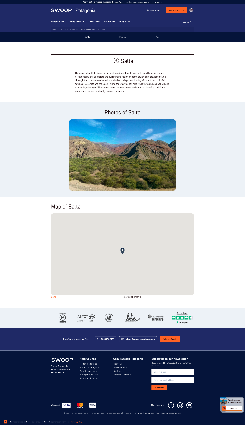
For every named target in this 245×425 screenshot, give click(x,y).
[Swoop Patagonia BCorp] (62, 318)
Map (158, 37)
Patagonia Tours (58, 22)
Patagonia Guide (77, 22)
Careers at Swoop (122, 374)
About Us (118, 363)
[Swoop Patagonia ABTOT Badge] (85, 318)
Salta (104, 29)
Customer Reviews (89, 378)
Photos (122, 37)
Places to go (73, 29)
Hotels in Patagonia (89, 367)
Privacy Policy (128, 413)
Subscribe (159, 388)
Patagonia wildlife (89, 374)
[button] (122, 251)
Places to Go (109, 22)
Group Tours (124, 22)
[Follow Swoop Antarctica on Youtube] (189, 405)
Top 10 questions (88, 371)
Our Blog (118, 371)
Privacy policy (76, 422)
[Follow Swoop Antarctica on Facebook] (171, 405)
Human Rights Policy (152, 413)
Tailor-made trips (88, 363)
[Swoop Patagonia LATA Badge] (132, 318)
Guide (87, 37)
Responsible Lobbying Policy (171, 413)
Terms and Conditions (114, 413)
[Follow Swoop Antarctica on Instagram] (180, 405)
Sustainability (120, 367)
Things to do (94, 22)
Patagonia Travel (59, 29)
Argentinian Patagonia (90, 29)
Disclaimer (139, 413)
